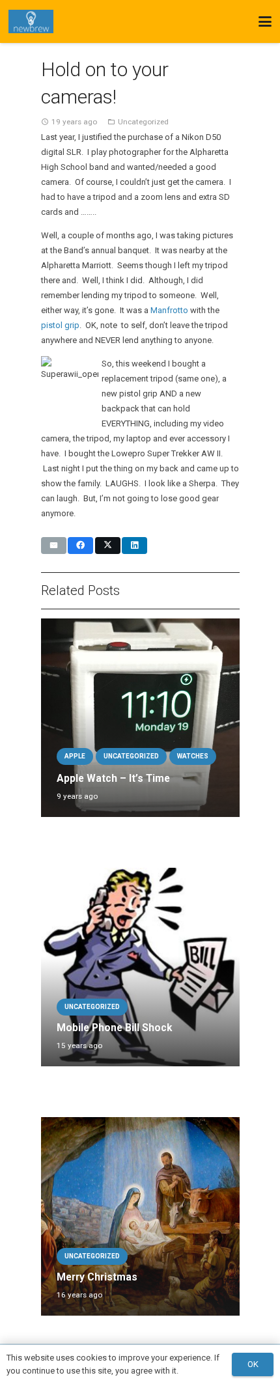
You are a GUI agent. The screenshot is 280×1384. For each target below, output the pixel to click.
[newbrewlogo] (30, 21)
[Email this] (53, 545)
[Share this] (80, 545)
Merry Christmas (97, 1277)
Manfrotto (169, 310)
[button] (265, 21)
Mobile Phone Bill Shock (114, 1028)
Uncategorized (143, 121)
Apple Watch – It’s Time (113, 778)
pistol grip (60, 325)
